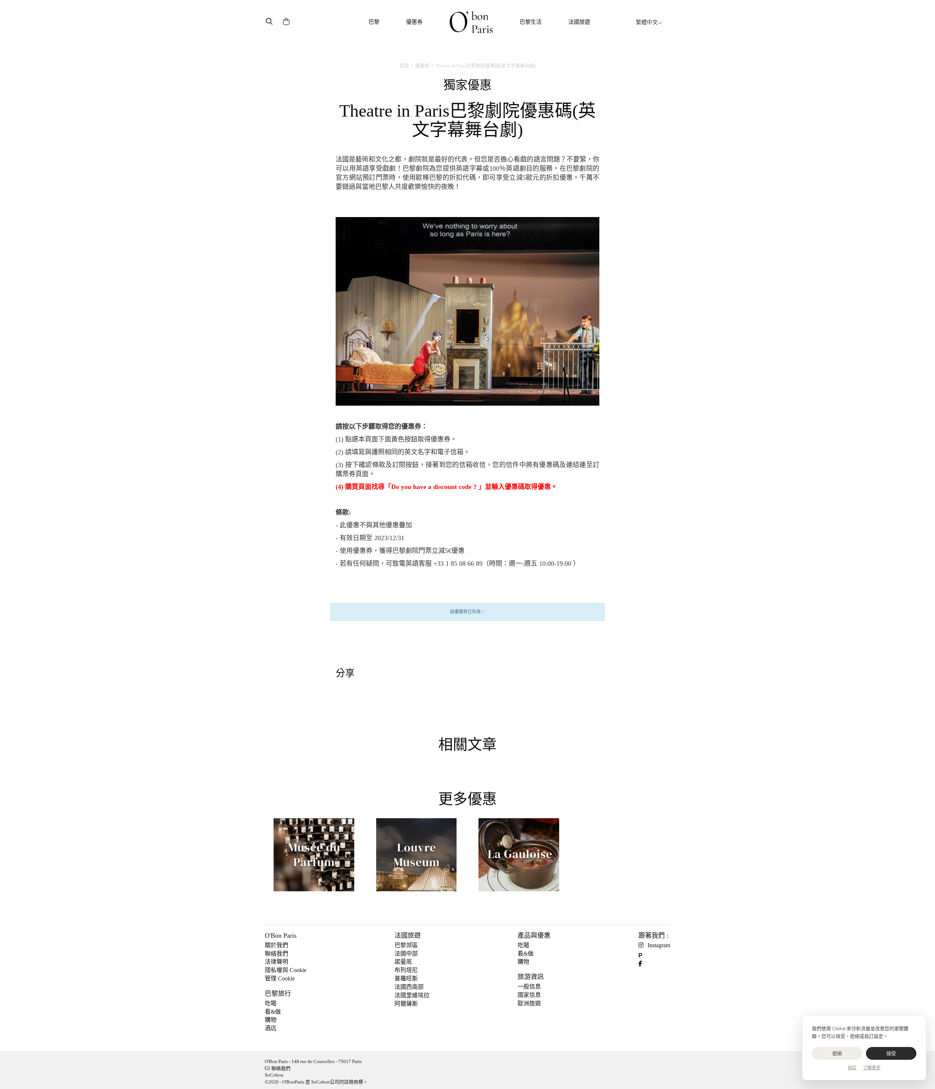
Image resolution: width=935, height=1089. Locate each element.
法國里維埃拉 (412, 995)
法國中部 (406, 953)
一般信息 (529, 986)
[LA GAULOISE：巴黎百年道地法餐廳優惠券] (519, 857)
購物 (270, 1020)
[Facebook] (643, 964)
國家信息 (529, 995)
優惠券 (414, 22)
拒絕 (837, 1053)
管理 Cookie (280, 978)
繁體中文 (647, 22)
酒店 (270, 1028)
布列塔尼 (406, 970)
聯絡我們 (276, 953)
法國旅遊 (579, 22)
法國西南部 (409, 987)
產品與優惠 (534, 935)
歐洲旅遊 (529, 1003)
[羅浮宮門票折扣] (416, 857)
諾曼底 (403, 962)
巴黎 (374, 22)
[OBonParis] (471, 22)
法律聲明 (276, 962)
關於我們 (276, 945)
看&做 (273, 1012)
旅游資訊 (531, 976)
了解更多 (872, 1067)
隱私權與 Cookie (285, 970)
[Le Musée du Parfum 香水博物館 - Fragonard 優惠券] (314, 857)
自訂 (852, 1067)
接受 (891, 1053)
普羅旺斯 (406, 978)
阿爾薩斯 (406, 1004)
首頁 (404, 65)
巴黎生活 (531, 22)
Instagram (659, 945)
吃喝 (270, 1003)
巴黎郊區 (406, 945)
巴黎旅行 (278, 993)
